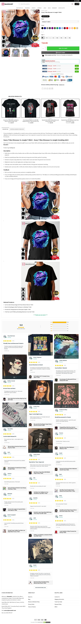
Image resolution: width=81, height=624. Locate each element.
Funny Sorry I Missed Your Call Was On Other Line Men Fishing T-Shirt (11, 120)
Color (42, 25)
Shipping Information (59, 599)
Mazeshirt (5, 144)
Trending (27, 7)
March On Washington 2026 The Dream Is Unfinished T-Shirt (18, 307)
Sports (33, 7)
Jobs (45, 7)
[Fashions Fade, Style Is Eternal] (8, 4)
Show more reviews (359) (40, 587)
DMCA (56, 606)
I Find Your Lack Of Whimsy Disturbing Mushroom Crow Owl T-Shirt (19, 312)
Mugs (49, 7)
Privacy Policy (31, 604)
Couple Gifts (61, 7)
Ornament (54, 7)
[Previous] (4, 28)
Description (5, 129)
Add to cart (63, 48)
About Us (30, 596)
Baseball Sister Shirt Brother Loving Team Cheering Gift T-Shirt (70, 120)
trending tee (61, 84)
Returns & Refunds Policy (33, 601)
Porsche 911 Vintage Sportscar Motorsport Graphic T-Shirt (18, 309)
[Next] (37, 28)
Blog (29, 599)
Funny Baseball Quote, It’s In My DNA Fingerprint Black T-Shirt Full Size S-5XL (31, 120)
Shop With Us (19, 7)
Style (42, 19)
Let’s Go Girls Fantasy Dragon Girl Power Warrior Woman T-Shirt (19, 304)
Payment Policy (58, 604)
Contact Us (57, 596)
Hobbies (39, 7)
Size (42, 34)
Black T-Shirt (44, 10)
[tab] (5, 129)
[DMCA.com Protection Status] (46, 622)
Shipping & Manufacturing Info (17, 129)
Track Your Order (58, 601)
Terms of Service (32, 606)
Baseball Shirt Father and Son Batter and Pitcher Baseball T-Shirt (50, 120)
